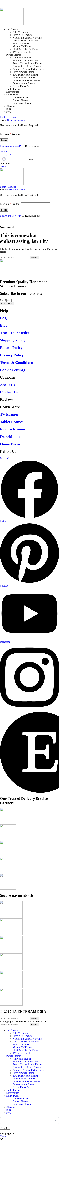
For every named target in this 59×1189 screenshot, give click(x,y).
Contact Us (9, 392)
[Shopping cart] (1, 221)
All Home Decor (21, 97)
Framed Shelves (20, 100)
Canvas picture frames (24, 83)
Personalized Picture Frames (27, 66)
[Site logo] (12, 23)
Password (10, 134)
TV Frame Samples (22, 52)
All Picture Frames (22, 57)
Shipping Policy (12, 340)
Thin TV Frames (21, 43)
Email (3, 300)
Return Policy (11, 348)
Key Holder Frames (22, 103)
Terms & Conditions (16, 362)
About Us (7, 385)
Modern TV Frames (22, 46)
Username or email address (19, 125)
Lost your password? (10, 146)
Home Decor (10, 444)
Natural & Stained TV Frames (27, 37)
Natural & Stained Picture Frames (29, 69)
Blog (3, 325)
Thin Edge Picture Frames (26, 60)
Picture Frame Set (21, 86)
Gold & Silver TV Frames (26, 40)
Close (3, 1136)
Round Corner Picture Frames (27, 63)
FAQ (4, 318)
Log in (4, 140)
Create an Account (16, 120)
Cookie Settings (12, 370)
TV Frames (9, 414)
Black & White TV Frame (26, 49)
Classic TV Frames (22, 35)
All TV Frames (20, 32)
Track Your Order (14, 333)
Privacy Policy (12, 355)
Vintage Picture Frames (24, 77)
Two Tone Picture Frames (25, 74)
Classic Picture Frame (23, 72)
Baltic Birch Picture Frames (26, 80)
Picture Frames (12, 429)
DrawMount (10, 437)
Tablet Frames (11, 422)
